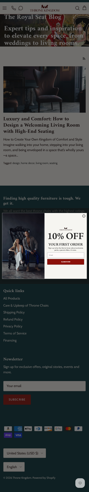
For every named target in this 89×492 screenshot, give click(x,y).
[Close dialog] (84, 216)
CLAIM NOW (65, 262)
